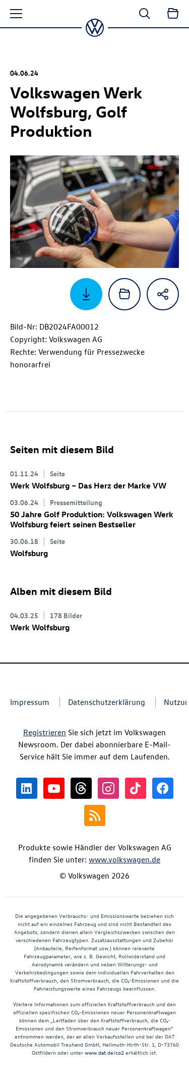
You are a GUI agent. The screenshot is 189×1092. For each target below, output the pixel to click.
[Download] (86, 294)
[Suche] (145, 13)
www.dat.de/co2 (104, 1052)
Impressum (29, 702)
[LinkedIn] (26, 788)
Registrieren (44, 732)
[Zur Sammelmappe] (173, 13)
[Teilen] (163, 294)
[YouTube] (54, 788)
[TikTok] (135, 788)
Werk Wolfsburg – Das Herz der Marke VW (88, 485)
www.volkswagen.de (124, 859)
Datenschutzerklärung (106, 702)
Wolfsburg (29, 553)
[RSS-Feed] (94, 815)
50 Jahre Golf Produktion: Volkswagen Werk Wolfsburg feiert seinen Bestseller (91, 519)
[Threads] (81, 788)
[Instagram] (108, 788)
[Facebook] (162, 788)
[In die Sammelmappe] (124, 294)
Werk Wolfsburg (40, 627)
